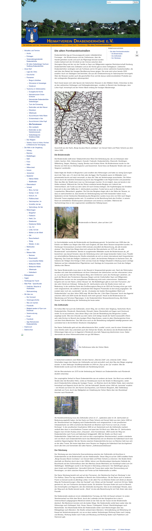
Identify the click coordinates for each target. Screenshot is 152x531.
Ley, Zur (31, 227)
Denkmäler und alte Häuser (38, 107)
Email (29, 316)
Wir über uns (28, 294)
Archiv (29, 53)
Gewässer (32, 86)
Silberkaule (32, 113)
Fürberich (32, 216)
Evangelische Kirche (36, 92)
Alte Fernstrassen (35, 124)
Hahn (28, 164)
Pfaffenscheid (33, 198)
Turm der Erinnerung (36, 104)
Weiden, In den (34, 244)
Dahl (28, 159)
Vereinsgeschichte (33, 300)
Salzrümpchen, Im (35, 201)
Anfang (29, 150)
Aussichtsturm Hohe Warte (38, 116)
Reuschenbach (34, 238)
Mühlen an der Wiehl (36, 232)
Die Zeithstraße (116, 56)
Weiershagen (31, 210)
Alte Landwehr (34, 127)
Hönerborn (32, 110)
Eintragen (30, 56)
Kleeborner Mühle (35, 224)
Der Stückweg (116, 58)
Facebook (30, 319)
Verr (28, 250)
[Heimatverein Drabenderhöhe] (22, 335)
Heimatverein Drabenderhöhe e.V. (53, 45)
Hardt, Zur (32, 218)
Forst (28, 162)
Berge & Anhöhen (35, 80)
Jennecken (30, 173)
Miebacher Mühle (35, 267)
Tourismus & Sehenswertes (36, 89)
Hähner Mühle (33, 179)
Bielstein (32, 255)
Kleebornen (33, 221)
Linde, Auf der (33, 230)
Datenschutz (28, 330)
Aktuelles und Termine (32, 50)
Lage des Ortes (32, 72)
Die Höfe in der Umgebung (33, 147)
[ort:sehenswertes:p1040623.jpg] (66, 405)
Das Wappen (31, 140)
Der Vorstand (31, 297)
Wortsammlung (32, 291)
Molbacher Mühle (35, 264)
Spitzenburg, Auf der (36, 207)
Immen (29, 170)
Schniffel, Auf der (35, 204)
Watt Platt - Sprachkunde (33, 284)
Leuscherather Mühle (36, 261)
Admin (87, 529)
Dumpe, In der (34, 193)
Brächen (29, 153)
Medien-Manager (125, 529)
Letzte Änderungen (110, 529)
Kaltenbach (33, 272)
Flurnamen (30, 77)
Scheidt (29, 187)
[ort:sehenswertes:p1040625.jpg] (66, 347)
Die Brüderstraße (117, 54)
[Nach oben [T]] (137, 52)
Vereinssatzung (32, 313)
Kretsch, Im (33, 196)
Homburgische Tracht (31, 281)
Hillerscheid (31, 167)
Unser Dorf (72, 45)
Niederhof (30, 176)
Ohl (30, 235)
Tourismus (82, 45)
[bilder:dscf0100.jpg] (66, 222)
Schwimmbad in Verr (36, 118)
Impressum (28, 327)
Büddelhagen (31, 156)
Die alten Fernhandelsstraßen (99, 45)
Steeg (31, 241)
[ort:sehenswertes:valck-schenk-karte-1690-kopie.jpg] (78, 118)
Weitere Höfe (31, 252)
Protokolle (30, 306)
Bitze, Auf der (33, 190)
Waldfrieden (33, 181)
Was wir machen (32, 303)
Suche (136, 2)
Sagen (26, 278)
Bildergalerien (29, 275)
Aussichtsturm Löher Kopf (38, 121)
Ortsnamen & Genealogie (37, 83)
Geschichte (30, 75)
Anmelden (97, 529)
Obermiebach (31, 184)
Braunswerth (33, 258)
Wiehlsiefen (31, 247)
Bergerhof (32, 213)
